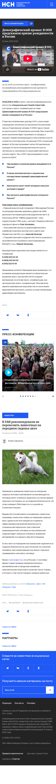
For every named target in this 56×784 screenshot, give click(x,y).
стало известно (15, 560)
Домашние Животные (32, 602)
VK (43, 584)
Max (14, 587)
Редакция (6, 703)
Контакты (19, 703)
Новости (30, 584)
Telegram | (7, 587)
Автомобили (14, 602)
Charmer (16, 759)
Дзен (38, 584)
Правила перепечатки (12, 753)
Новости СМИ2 (9, 627)
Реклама (31, 703)
